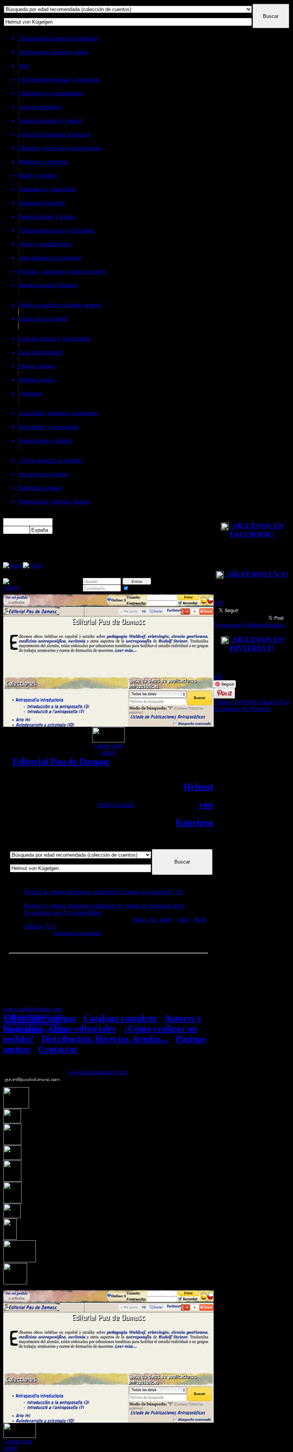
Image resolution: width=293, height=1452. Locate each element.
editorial (33, 926)
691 (218, 676)
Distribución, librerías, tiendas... (105, 1039)
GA (51, 926)
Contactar (58, 1049)
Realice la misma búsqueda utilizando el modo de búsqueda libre (104, 905)
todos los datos (152, 919)
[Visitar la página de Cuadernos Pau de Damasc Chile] (32, 565)
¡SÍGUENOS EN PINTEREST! (256, 644)
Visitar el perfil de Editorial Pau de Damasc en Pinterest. (251, 705)
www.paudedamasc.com (97, 1072)
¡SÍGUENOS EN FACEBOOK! (256, 530)
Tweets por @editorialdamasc (249, 625)
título (200, 919)
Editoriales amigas (39, 1018)
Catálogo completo (120, 1018)
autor (183, 919)
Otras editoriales (83, 1028)
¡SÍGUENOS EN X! (256, 574)
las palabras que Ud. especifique (62, 912)
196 (218, 603)
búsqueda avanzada (77, 933)
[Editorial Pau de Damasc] (13, 565)
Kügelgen (194, 822)
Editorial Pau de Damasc (61, 761)
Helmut (198, 787)
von (206, 804)
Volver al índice (116, 804)
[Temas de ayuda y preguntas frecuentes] (11, 587)
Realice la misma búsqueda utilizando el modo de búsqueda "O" (104, 892)
